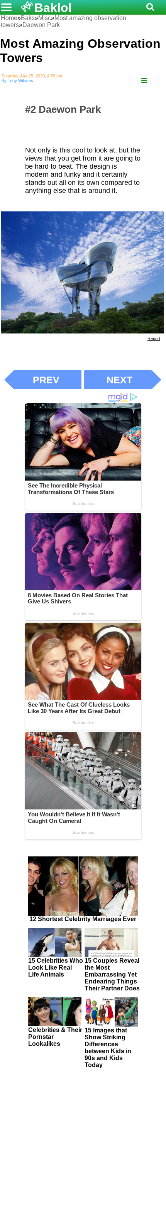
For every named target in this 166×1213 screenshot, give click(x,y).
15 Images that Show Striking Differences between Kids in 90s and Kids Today (108, 1047)
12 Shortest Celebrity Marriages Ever (82, 919)
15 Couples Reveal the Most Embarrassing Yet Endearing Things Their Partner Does (112, 974)
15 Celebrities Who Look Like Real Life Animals (55, 967)
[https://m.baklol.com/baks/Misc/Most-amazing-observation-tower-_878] (144, 80)
